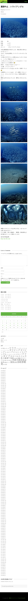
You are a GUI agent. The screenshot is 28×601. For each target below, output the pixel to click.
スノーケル (6, 350)
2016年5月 (3, 570)
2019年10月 (3, 504)
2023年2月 (3, 439)
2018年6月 (3, 529)
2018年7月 (3, 528)
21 (21, 325)
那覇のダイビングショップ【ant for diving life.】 (17, 598)
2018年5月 (3, 531)
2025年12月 (3, 383)
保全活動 (4, 360)
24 (6, 327)
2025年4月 (3, 396)
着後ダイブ (7, 362)
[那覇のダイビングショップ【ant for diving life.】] (4, 1)
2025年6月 (3, 393)
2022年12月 (3, 442)
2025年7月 (3, 391)
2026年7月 (3, 372)
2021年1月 (3, 479)
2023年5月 (3, 434)
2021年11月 (3, 463)
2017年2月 (3, 555)
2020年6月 (3, 491)
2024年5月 (3, 414)
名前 (2, 268)
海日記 (2, 11)
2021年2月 (3, 478)
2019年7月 (3, 508)
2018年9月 (3, 525)
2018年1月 (3, 538)
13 (17, 323)
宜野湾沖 (10, 360)
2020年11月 (3, 482)
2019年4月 (3, 513)
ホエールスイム (17, 356)
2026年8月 (3, 370)
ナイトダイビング (10, 354)
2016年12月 (3, 559)
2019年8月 (3, 507)
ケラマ (12, 348)
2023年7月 (3, 430)
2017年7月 (3, 547)
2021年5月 (3, 473)
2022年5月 (3, 453)
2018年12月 (3, 520)
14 (21, 323)
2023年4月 (3, 435)
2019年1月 (3, 518)
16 (2, 325)
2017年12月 (3, 539)
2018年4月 (3, 533)
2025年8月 (3, 390)
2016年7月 (3, 567)
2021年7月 (3, 469)
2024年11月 (3, 404)
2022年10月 (3, 445)
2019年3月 (3, 515)
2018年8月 (3, 526)
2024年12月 (3, 403)
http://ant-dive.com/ (5, 238)
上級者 (6, 358)
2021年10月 (3, 465)
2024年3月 (3, 417)
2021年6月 (3, 471)
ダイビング (14, 350)
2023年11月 (3, 424)
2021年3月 (3, 476)
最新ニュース (4, 340)
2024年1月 (3, 421)
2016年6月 (3, 568)
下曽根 (11, 358)
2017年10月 (3, 542)
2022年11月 (3, 443)
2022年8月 (3, 448)
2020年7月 (3, 489)
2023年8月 (3, 429)
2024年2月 (3, 419)
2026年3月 (3, 378)
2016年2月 (3, 575)
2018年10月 (3, 523)
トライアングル (4, 299)
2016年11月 (3, 560)
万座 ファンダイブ (5, 304)
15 (25, 323)
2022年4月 (3, 455)
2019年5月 (3, 512)
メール (2, 270)
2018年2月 (3, 536)
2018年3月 (3, 534)
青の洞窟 (5, 364)
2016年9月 (3, 564)
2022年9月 (3, 447)
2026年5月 (3, 375)
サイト (2, 273)
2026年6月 (3, 374)
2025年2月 (3, 400)
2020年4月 (3, 494)
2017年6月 (3, 549)
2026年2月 (3, 380)
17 (6, 325)
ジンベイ (2, 350)
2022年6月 (3, 452)
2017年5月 (3, 551)
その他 (2, 338)
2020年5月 (3, 492)
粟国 (12, 362)
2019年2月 (3, 516)
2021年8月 (3, 468)
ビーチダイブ (18, 354)
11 (10, 323)
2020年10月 (3, 484)
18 (10, 325)
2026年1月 (3, 382)
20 (17, 325)
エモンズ (7, 348)
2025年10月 (3, 387)
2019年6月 (3, 510)
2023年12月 (3, 422)
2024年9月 (3, 408)
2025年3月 (3, 398)
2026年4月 (3, 377)
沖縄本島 (20, 360)
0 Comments (3, 13)
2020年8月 (3, 487)
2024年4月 (3, 416)
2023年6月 (3, 432)
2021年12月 (3, 461)
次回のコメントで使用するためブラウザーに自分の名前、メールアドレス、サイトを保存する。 (13, 279)
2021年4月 (3, 474)
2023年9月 (3, 427)
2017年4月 (3, 552)
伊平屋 (15, 358)
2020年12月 (3, 481)
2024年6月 (3, 413)
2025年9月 (3, 388)
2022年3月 (3, 456)
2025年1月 (3, 401)
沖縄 (14, 360)
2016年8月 (3, 565)
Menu (25, 1)
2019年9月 (3, 505)
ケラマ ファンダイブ (6, 294)
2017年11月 (3, 541)
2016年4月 (3, 572)
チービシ (16, 352)
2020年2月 (3, 497)
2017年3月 (3, 554)
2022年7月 (3, 450)
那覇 (19, 362)
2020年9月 (3, 486)
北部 (7, 360)
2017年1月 (3, 557)
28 (21, 327)
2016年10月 (3, 562)
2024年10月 (3, 406)
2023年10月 (3, 426)
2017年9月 (3, 544)
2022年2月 (3, 458)
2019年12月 (3, 500)
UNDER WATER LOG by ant (7, 581)
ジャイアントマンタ (21, 348)
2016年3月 (3, 573)
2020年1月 (3, 499)
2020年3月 (3, 495)
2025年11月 (3, 385)
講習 (15, 362)
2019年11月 (3, 502)
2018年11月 (3, 521)
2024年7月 (3, 411)
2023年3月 (3, 437)
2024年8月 (3, 409)
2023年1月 (3, 440)
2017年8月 (3, 546)
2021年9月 (3, 466)
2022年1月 (3, 460)
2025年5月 (3, 395)
